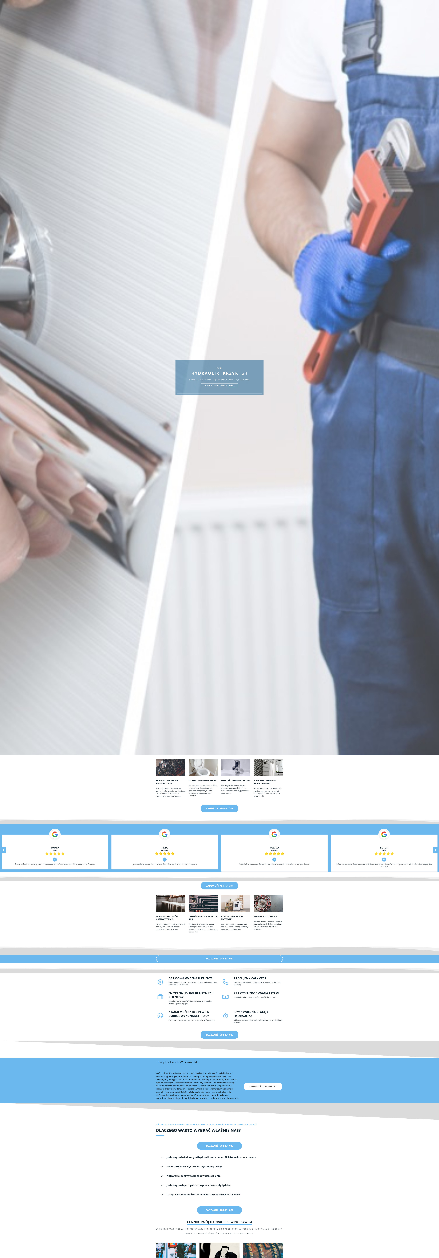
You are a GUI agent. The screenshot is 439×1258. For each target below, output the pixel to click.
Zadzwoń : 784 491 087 (219, 958)
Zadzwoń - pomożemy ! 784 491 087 (220, 385)
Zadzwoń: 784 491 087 (219, 808)
